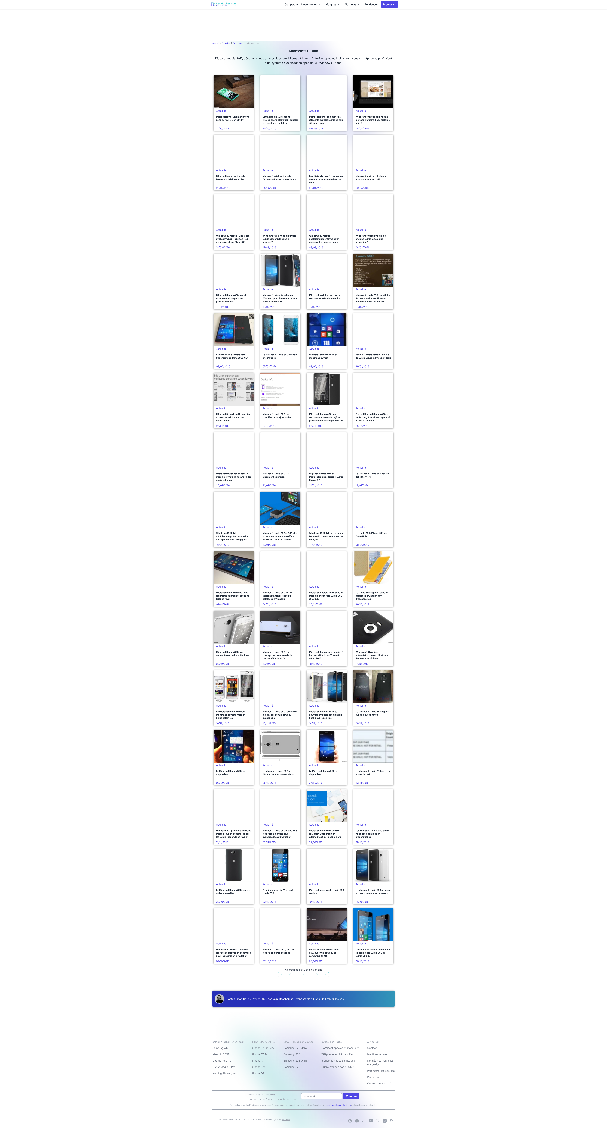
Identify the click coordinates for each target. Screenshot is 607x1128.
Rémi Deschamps (283, 998)
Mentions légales (377, 1054)
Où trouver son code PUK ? (337, 1067)
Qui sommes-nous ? (379, 1083)
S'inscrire (351, 1096)
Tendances (371, 4)
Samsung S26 (292, 1054)
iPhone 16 (258, 1073)
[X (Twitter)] (378, 1121)
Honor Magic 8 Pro (223, 1067)
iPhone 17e (258, 1067)
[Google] (350, 1121)
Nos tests (350, 4)
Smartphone (238, 43)
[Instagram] (385, 1121)
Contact (372, 1048)
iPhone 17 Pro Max (263, 1048)
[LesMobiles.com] (223, 4)
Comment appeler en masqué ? (340, 1048)
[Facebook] (357, 1121)
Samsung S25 (292, 1067)
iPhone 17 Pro (260, 1054)
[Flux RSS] (392, 1121)
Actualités (226, 43)
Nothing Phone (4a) (224, 1073)
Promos (388, 4)
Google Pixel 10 (221, 1060)
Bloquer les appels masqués (338, 1060)
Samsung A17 (220, 1048)
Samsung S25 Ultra (295, 1060)
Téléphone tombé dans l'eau (338, 1054)
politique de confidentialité (339, 1105)
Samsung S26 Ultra (295, 1048)
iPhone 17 (258, 1060)
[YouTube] (371, 1121)
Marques (331, 4)
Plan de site (374, 1077)
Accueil (215, 43)
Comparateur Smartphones (301, 4)
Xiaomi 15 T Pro (221, 1054)
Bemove (286, 1119)
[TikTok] (364, 1121)
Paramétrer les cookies (381, 1070)
